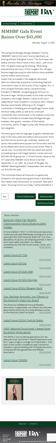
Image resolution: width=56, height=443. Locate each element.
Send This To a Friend (45, 203)
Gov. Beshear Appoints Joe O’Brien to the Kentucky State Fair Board (26, 298)
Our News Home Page (10, 24)
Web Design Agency (7, 439)
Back (4, 196)
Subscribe (22, 424)
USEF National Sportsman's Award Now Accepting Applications (27, 330)
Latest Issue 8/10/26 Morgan (20, 280)
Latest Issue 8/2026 (15, 263)
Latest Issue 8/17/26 (15, 255)
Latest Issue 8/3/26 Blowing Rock (23, 288)
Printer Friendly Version (25, 196)
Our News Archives (26, 24)
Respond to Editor (46, 196)
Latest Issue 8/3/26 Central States (23, 320)
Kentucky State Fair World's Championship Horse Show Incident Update (25, 223)
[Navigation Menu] (1, 11)
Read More (45, 247)
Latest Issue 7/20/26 (15, 360)
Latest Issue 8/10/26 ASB (18, 272)
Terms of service (6, 435)
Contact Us (33, 424)
